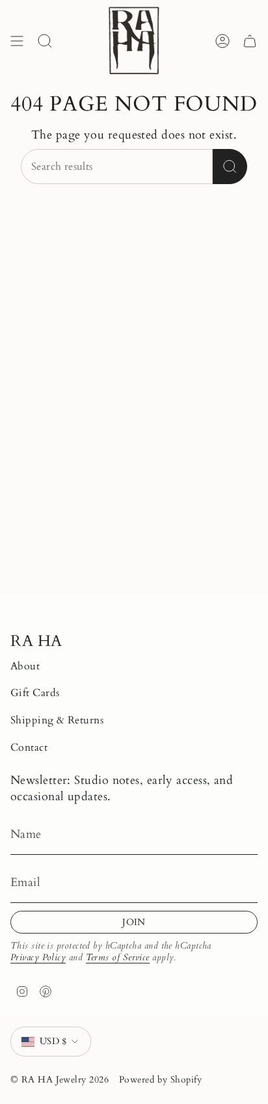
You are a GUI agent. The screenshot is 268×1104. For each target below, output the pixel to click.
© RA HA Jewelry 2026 (59, 1079)
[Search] (230, 166)
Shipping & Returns (56, 720)
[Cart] (249, 40)
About (25, 666)
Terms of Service (118, 957)
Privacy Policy (38, 957)
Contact (28, 747)
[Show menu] (17, 40)
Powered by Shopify (160, 1079)
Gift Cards (35, 693)
